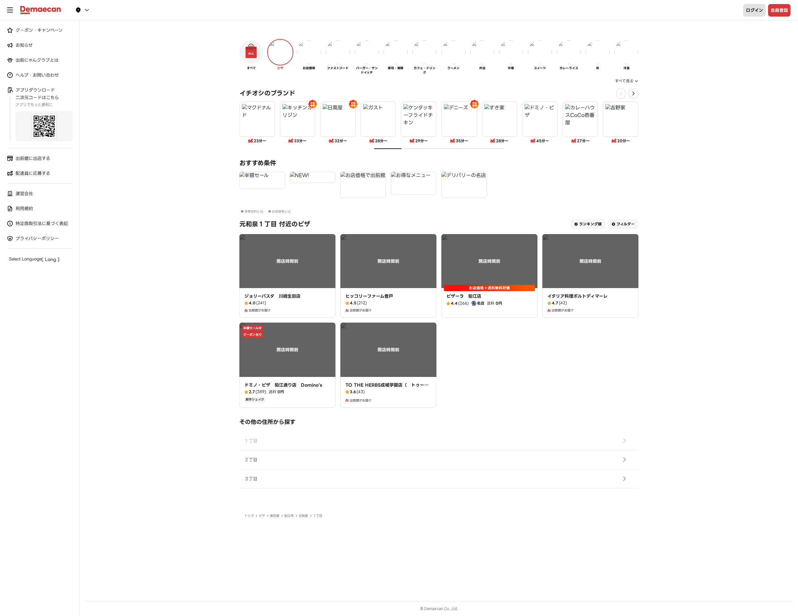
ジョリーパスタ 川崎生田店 (272, 296)
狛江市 (289, 515)
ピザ (262, 515)
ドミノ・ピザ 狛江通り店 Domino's (283, 385)
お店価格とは (281, 211)
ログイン (754, 10)
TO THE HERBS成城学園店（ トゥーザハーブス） (387, 388)
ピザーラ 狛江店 (463, 296)
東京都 (274, 515)
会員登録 (779, 10)
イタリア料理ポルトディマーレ (577, 296)
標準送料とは (253, 211)
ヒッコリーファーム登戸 (369, 296)
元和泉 (303, 515)
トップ (249, 515)
